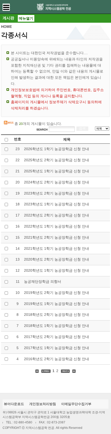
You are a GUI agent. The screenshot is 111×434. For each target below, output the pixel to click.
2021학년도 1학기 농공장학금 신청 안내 (56, 248)
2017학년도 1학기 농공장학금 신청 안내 (56, 348)
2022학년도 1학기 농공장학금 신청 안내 (56, 226)
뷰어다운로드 (14, 404)
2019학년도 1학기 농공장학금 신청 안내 (56, 304)
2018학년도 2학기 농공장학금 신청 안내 (56, 314)
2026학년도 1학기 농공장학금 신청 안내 (56, 149)
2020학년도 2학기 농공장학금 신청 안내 (56, 259)
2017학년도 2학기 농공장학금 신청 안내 (56, 337)
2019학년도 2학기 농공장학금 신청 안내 (56, 293)
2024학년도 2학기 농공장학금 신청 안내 (56, 182)
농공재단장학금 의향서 (42, 281)
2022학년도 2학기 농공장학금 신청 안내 (56, 215)
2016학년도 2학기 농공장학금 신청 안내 (56, 359)
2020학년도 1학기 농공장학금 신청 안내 (56, 270)
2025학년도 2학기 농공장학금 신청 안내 (56, 160)
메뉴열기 (26, 18)
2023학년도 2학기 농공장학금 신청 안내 (56, 193)
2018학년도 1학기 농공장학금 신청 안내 (56, 326)
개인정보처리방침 (42, 404)
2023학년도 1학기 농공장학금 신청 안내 (56, 204)
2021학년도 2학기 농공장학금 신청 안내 (56, 237)
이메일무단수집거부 (76, 404)
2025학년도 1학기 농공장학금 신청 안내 (56, 171)
